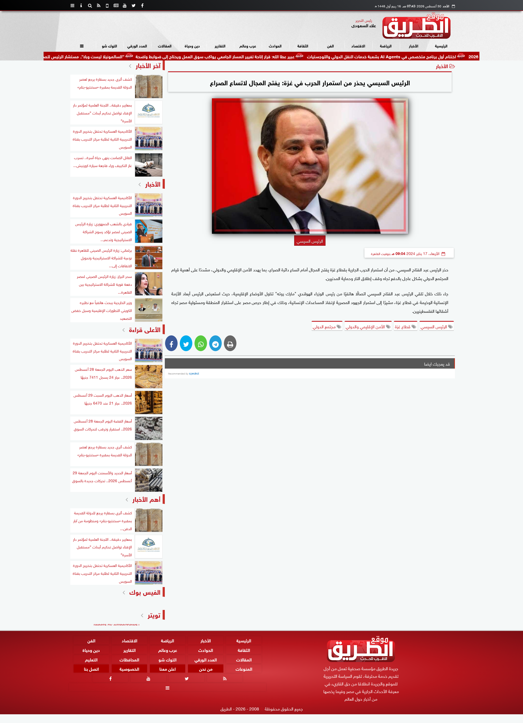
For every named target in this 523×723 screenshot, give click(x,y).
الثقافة (302, 45)
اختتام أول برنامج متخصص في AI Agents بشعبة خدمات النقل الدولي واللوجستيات (410, 56)
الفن (330, 45)
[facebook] (142, 5)
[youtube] (124, 5)
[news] (116, 5)
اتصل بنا (91, 668)
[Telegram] (215, 343)
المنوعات (244, 668)
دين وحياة (192, 45)
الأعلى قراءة (144, 329)
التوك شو (109, 45)
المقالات (165, 45)
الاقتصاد (358, 45)
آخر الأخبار (148, 65)
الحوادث (275, 45)
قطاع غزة (403, 326)
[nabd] (107, 5)
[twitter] (133, 5)
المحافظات (129, 659)
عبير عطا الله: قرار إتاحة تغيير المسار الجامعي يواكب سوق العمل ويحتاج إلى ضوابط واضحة (244, 56)
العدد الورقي (137, 45)
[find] (90, 5)
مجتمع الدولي (325, 326)
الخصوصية (129, 668)
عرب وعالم (247, 45)
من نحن (205, 668)
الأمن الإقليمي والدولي (366, 326)
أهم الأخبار (146, 498)
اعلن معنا (167, 668)
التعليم (91, 659)
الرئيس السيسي (434, 326)
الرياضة (386, 45)
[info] (81, 5)
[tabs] (72, 5)
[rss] (98, 5)
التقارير (220, 45)
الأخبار (413, 45)
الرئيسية (441, 45)
